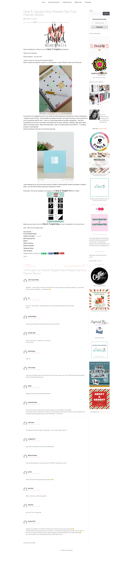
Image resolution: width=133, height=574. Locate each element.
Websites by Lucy (104, 412)
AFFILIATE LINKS (102, 128)
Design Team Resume (53, 2)
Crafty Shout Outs (67, 2)
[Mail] (96, 209)
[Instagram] (99, 209)
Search (91, 11)
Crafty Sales (88, 2)
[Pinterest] (102, 209)
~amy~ (102, 111)
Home (43, 2)
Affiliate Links (78, 2)
